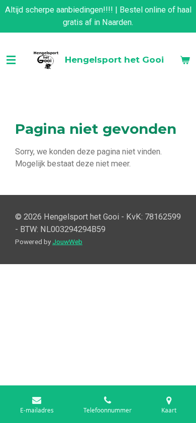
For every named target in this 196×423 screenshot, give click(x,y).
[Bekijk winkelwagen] (185, 60)
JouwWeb (67, 242)
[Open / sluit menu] (11, 60)
